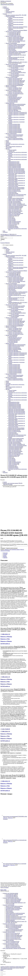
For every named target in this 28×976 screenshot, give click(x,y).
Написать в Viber (5, 639)
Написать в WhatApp (6, 636)
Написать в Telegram (6, 641)
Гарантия (5, 557)
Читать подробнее (5, 887)
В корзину (3, 242)
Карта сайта (3, 889)
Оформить (7, 242)
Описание (5, 552)
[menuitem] (5, 6)
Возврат (5, 556)
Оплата (4, 555)
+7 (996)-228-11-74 (12, 234)
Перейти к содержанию (6, 1)
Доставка (5, 554)
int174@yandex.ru (4, 234)
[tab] (15, 553)
